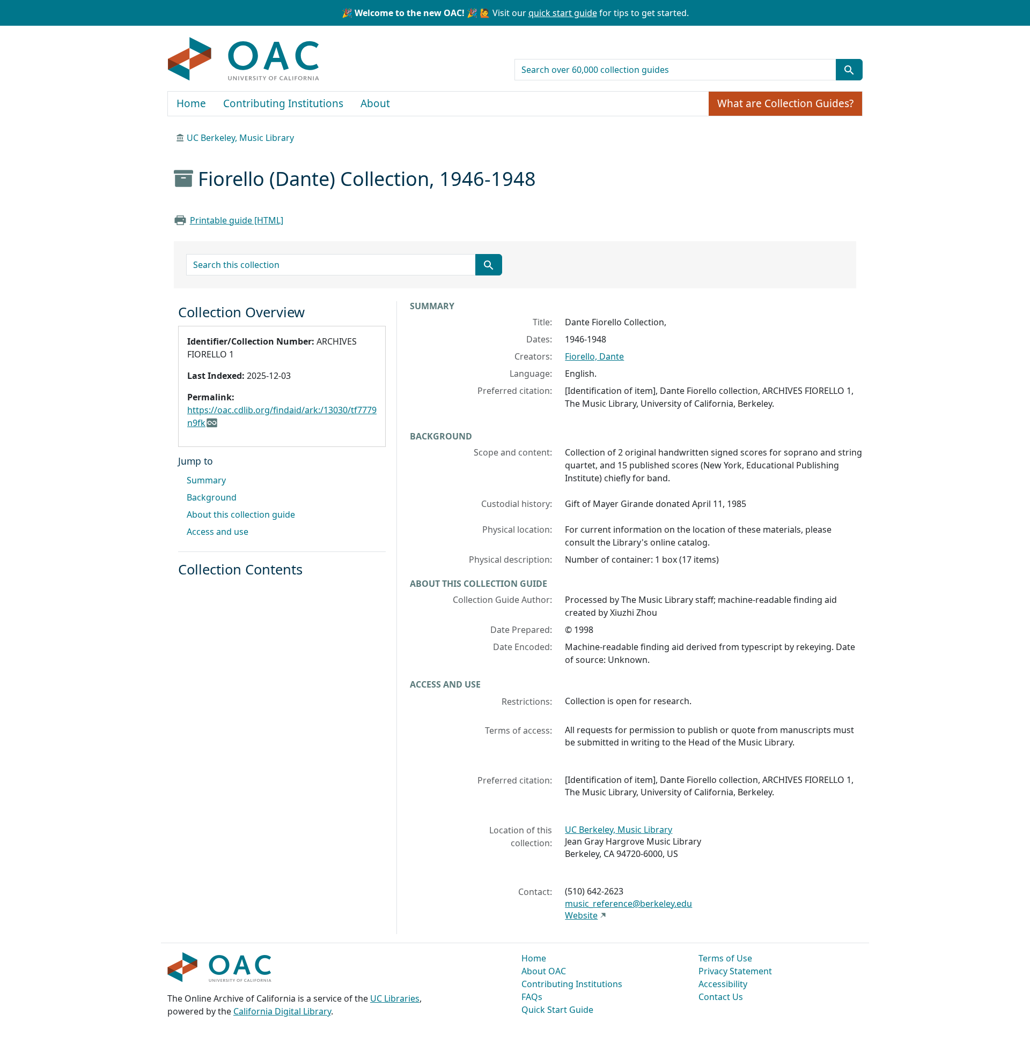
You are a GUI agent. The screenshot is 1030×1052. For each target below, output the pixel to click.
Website (581, 915)
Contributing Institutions (283, 103)
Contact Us (720, 997)
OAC (243, 59)
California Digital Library (282, 1011)
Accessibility (722, 984)
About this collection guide (241, 514)
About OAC (543, 971)
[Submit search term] (849, 69)
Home (191, 103)
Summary (206, 480)
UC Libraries (395, 998)
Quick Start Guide (557, 1010)
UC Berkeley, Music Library (240, 138)
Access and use (217, 532)
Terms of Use (725, 958)
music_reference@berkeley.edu (628, 903)
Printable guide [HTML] (236, 220)
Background (212, 497)
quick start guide (562, 13)
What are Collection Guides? (785, 103)
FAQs (531, 997)
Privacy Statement (735, 971)
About (375, 103)
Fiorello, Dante (594, 356)
